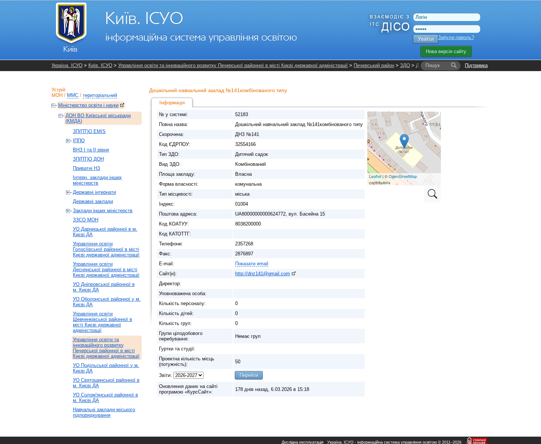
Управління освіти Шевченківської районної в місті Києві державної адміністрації (102, 322)
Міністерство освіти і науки (88, 105)
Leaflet (375, 176)
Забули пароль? (456, 37)
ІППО (79, 140)
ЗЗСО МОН (85, 220)
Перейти (249, 375)
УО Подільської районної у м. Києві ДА (106, 368)
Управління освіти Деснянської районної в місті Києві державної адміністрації (106, 269)
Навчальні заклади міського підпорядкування (104, 412)
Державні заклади (93, 201)
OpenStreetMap (403, 176)
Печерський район (374, 65)
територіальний (100, 95)
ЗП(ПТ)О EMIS (89, 131)
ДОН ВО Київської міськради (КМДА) (98, 118)
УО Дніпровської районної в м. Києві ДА (104, 287)
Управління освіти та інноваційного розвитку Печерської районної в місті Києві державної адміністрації (233, 65)
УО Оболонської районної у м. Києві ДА (107, 301)
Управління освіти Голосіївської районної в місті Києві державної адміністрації (106, 249)
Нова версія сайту (446, 51)
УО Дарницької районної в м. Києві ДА (105, 231)
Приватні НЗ (86, 168)
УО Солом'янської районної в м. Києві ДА (105, 397)
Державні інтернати (94, 192)
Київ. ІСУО (100, 65)
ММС (72, 95)
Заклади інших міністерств (102, 210)
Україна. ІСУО (67, 65)
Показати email (251, 263)
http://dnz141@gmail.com (262, 273)
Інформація (172, 102)
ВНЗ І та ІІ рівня (91, 150)
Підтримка (476, 65)
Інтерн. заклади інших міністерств (97, 180)
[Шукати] (454, 65)
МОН (57, 95)
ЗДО (405, 65)
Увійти (426, 39)
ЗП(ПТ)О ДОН (88, 159)
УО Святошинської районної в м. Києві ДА (106, 382)
